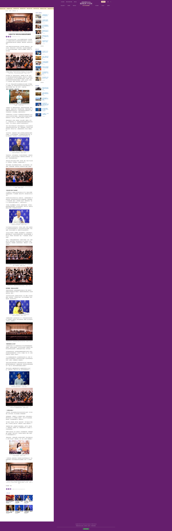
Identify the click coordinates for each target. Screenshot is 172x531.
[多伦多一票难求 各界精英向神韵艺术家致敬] (38, 59)
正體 (108, 1)
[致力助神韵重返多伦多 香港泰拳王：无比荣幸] (38, 75)
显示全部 (42, 82)
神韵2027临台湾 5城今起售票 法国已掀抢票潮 (45, 88)
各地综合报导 (63, 5)
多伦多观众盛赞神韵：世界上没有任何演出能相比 (45, 109)
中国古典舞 (96, 5)
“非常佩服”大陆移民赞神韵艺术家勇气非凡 (45, 21)
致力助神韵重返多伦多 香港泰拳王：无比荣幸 (45, 73)
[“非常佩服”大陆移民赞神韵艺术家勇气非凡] (38, 23)
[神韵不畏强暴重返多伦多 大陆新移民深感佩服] (38, 28)
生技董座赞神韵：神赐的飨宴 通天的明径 (28, 512)
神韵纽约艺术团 (2, 8)
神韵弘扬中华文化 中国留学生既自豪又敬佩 (45, 31)
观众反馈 (103, 5)
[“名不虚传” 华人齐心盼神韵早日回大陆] (38, 54)
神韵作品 (75, 1)
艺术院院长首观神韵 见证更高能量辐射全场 (45, 62)
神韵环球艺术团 (36, 8)
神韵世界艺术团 (16, 8)
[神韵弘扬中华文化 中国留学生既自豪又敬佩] (38, 33)
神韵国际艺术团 (9, 8)
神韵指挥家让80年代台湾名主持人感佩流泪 (19, 512)
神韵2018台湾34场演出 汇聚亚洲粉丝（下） (10, 502)
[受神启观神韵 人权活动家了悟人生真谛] (38, 80)
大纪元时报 (62, 1)
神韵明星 (69, 5)
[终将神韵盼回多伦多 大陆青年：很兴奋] (38, 44)
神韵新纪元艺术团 (43, 8)
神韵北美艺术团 (29, 8)
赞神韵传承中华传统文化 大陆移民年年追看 (45, 36)
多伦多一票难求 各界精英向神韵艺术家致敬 (45, 57)
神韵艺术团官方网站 (69, 1)
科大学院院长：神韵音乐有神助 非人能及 (28, 502)
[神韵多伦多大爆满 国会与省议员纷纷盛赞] (38, 70)
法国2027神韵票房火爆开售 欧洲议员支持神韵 (45, 93)
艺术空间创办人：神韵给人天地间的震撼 (19, 502)
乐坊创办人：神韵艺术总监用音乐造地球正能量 (10, 512)
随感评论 (108, 5)
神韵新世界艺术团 (51, 8)
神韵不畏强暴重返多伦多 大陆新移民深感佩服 (45, 26)
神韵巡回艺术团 (22, 8)
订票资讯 (103, 1)
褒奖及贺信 (74, 5)
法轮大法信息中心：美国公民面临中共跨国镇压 (45, 99)
